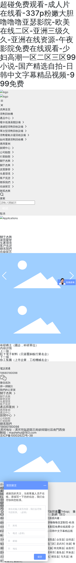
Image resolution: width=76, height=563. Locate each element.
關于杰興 (5, 160)
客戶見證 (5, 177)
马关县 (64, 556)
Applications (22, 224)
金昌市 (70, 548)
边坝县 (70, 539)
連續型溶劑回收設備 (12, 126)
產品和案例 (8, 407)
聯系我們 (5, 182)
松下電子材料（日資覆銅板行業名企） (25, 354)
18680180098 (9, 426)
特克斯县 (59, 548)
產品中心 (5, 117)
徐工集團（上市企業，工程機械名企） (25, 360)
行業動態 (5, 156)
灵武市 (60, 543)
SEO (62, 514)
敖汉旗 (48, 548)
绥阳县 (51, 539)
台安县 (60, 539)
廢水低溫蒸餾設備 (10, 122)
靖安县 (55, 556)
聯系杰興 (5, 190)
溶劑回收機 (6, 113)
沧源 (68, 543)
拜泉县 (70, 552)
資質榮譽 (5, 169)
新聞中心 (5, 147)
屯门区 (51, 543)
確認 (5, 208)
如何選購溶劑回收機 (12, 139)
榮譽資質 (5, 398)
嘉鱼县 (60, 552)
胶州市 (51, 552)
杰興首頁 (5, 109)
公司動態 (5, 152)
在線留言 (5, 186)
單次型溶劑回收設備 (12, 130)
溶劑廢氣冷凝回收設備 (13, 135)
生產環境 (5, 173)
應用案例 (5, 143)
